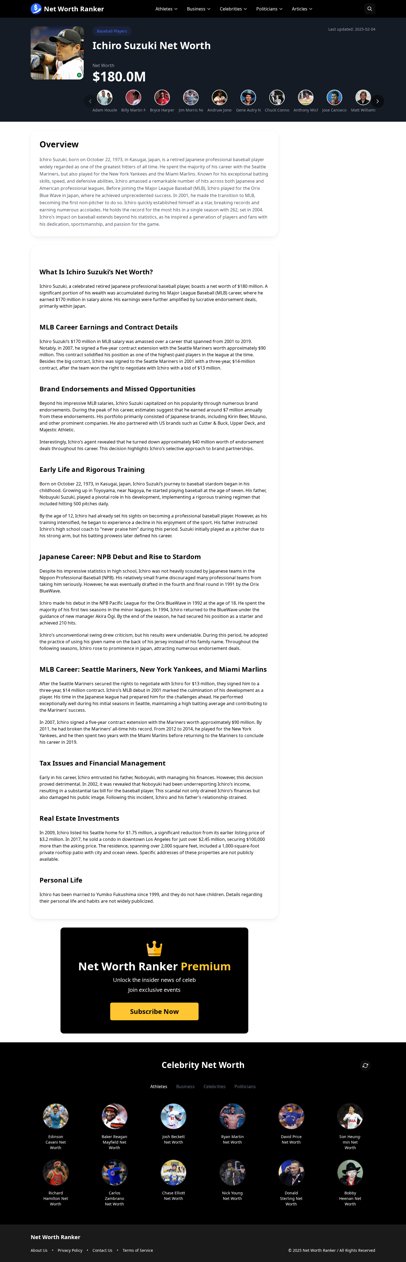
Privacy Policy (70, 1250)
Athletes (164, 9)
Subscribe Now (154, 1011)
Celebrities (231, 9)
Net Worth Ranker (74, 8)
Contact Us (102, 1250)
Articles (299, 9)
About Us (39, 1250)
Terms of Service (138, 1250)
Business (196, 9)
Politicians (267, 9)
